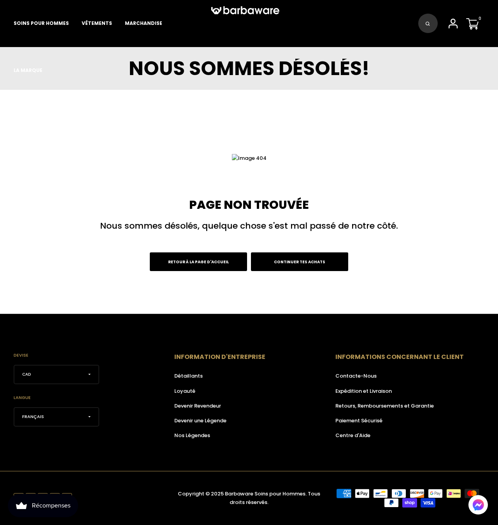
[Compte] (453, 26)
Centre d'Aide (352, 435)
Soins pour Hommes (41, 23)
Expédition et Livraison (363, 391)
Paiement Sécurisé (358, 420)
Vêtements (97, 23)
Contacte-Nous (356, 376)
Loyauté (184, 391)
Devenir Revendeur (197, 406)
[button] (478, 504)
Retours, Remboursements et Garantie (384, 406)
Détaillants (188, 376)
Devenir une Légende (200, 420)
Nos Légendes (192, 435)
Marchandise (143, 23)
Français (33, 416)
